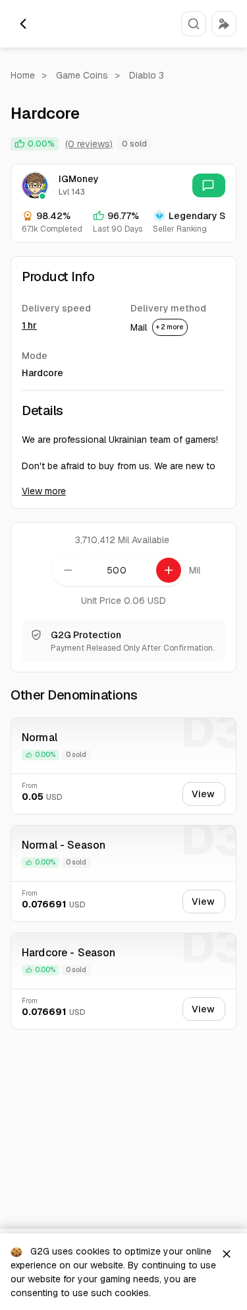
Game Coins (82, 75)
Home (23, 75)
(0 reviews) (89, 144)
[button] (193, 23)
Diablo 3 (146, 75)
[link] (208, 185)
